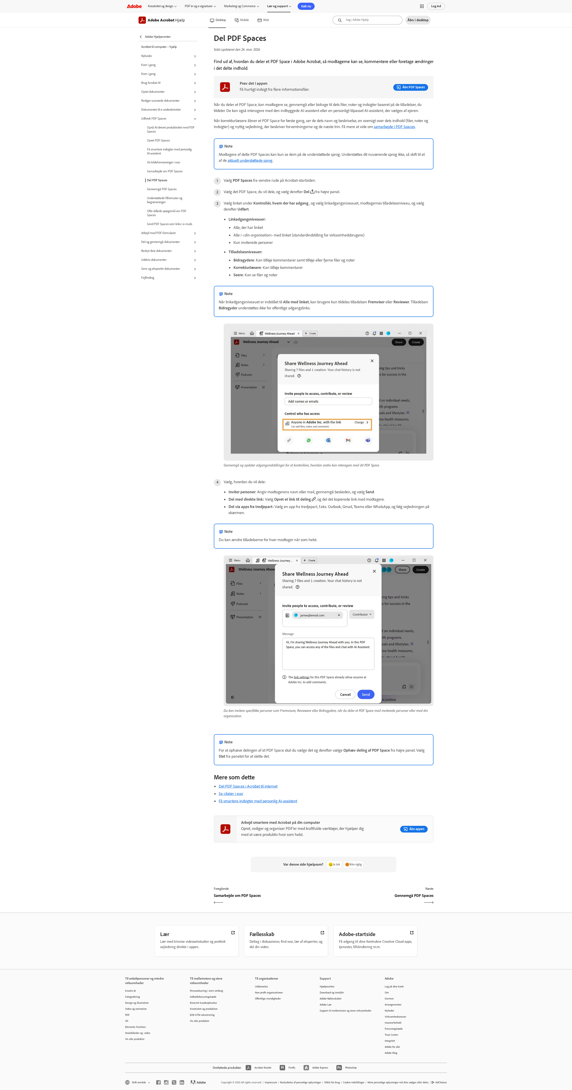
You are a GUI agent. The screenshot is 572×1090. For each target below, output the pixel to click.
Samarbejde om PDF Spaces (165, 171)
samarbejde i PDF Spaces (394, 126)
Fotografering (132, 996)
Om (387, 992)
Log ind (436, 6)
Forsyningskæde (394, 1028)
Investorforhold (393, 1022)
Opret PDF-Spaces (158, 140)
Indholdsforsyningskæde (203, 996)
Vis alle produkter (135, 1039)
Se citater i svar (231, 793)
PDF (127, 1014)
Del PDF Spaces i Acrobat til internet (248, 786)
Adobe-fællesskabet (330, 998)
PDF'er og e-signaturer (198, 6)
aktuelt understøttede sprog (250, 160)
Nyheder (389, 1010)
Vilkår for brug (332, 1082)
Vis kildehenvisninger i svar (163, 162)
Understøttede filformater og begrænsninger (164, 200)
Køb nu (306, 6)
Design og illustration (137, 1002)
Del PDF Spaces (157, 180)
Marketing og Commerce (240, 6)
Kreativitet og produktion (203, 1008)
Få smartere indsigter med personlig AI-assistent (169, 151)
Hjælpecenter (327, 986)
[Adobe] (134, 6)
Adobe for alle (392, 1046)
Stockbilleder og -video (137, 1033)
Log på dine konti (394, 986)
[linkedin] (182, 1082)
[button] (421, 6)
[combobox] (367, 20)
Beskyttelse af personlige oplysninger (300, 1082)
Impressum (271, 1082)
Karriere (389, 998)
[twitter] (174, 1082)
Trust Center (391, 1034)
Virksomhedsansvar (395, 1016)
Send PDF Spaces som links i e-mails (169, 224)
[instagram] (166, 1082)
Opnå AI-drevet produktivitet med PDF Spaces (171, 129)
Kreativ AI (130, 990)
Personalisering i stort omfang (206, 990)
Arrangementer (393, 1004)
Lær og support (277, 6)
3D (126, 1021)
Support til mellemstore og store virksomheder (345, 1010)
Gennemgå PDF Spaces (162, 189)
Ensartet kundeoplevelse (203, 1002)
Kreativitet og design (160, 6)
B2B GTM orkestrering (202, 1014)
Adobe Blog (391, 1052)
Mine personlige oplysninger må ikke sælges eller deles (398, 1082)
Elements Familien (135, 1027)
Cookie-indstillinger (353, 1082)
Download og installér (332, 992)
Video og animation (136, 1008)
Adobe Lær (326, 1004)
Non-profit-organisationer (269, 992)
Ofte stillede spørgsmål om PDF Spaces (166, 213)
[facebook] (158, 1082)
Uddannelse (261, 986)
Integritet (390, 1040)
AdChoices (441, 1082)
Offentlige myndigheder (268, 998)
